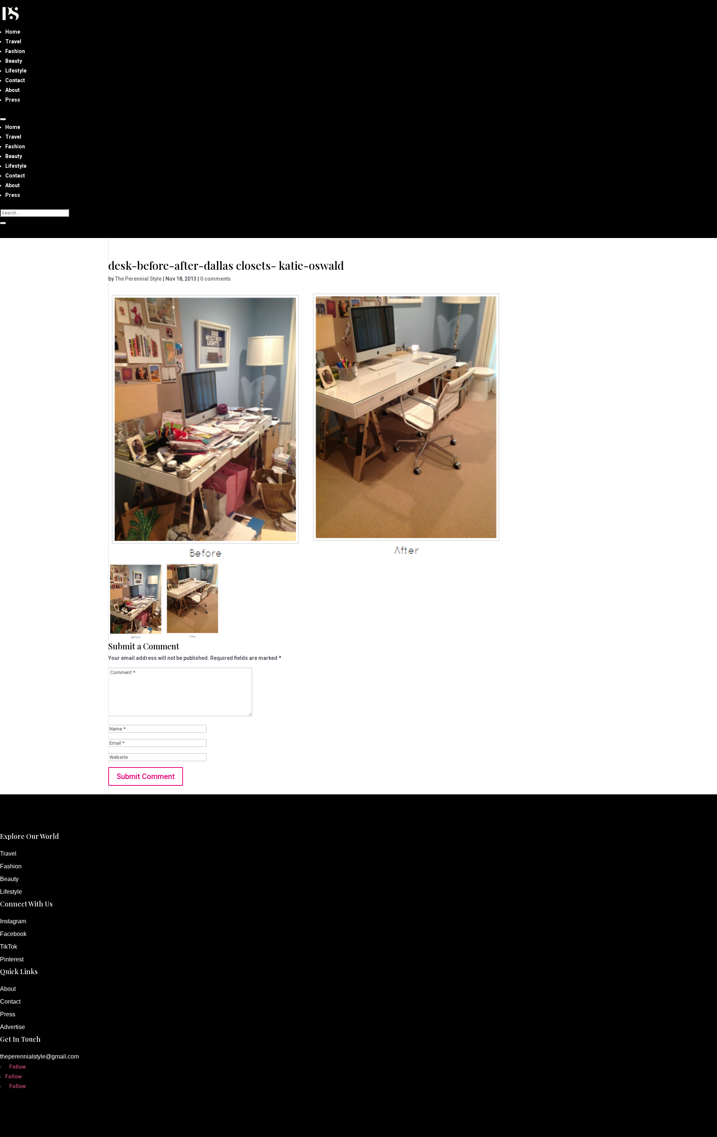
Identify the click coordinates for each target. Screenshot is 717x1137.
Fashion (15, 51)
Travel (13, 41)
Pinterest (12, 959)
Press (12, 100)
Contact (15, 80)
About (12, 90)
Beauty (13, 61)
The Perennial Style (138, 279)
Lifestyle (16, 71)
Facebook (13, 934)
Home (12, 32)
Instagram (13, 921)
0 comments (215, 279)
